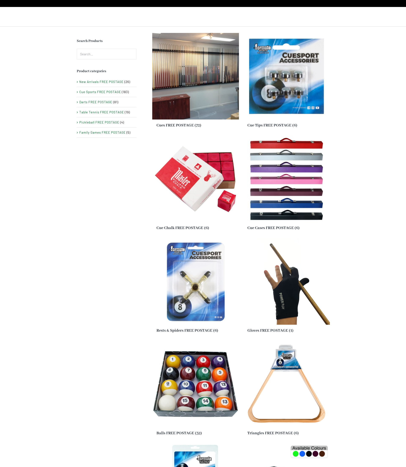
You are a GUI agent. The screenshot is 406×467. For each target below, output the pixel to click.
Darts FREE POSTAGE (95, 102)
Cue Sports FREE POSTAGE (100, 92)
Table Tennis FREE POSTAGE (101, 112)
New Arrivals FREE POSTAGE (101, 82)
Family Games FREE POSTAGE (102, 132)
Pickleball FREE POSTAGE (99, 122)
